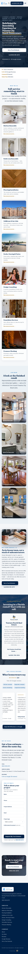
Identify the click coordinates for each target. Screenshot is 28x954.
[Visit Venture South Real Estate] (9, 3)
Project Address (8, 806)
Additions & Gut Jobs (7, 915)
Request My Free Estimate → (14, 836)
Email (5, 812)
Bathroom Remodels (7, 910)
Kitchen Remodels (6, 908)
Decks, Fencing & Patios (8, 917)
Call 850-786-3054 (14, 655)
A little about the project (12, 825)
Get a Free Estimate (7, 941)
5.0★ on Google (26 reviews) (9, 776)
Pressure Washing (6, 924)
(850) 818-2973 (6, 766)
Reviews (4, 936)
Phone (5, 800)
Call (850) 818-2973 (17, 3)
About (3, 932)
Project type (7, 819)
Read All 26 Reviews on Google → (14, 726)
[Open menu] (25, 3)
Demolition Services (7, 922)
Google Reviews (6, 939)
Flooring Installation (7, 913)
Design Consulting (6, 920)
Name (5, 794)
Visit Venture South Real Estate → (14, 650)
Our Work (4, 934)
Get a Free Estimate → (14, 50)
